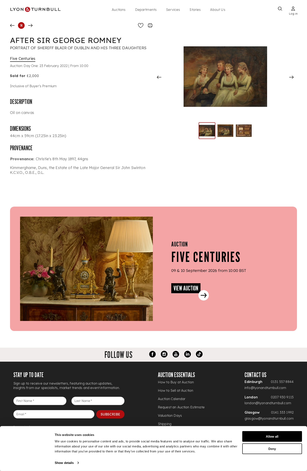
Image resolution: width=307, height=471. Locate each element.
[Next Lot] (30, 25)
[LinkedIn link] (187, 355)
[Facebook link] (152, 355)
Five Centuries (22, 58)
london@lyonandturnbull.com (268, 403)
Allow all (272, 436)
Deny (272, 448)
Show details (64, 463)
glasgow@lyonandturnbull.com (269, 418)
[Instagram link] (164, 355)
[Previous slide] (159, 77)
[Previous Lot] (12, 25)
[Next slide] (291, 77)
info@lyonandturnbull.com (265, 388)
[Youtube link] (176, 355)
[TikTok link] (199, 355)
